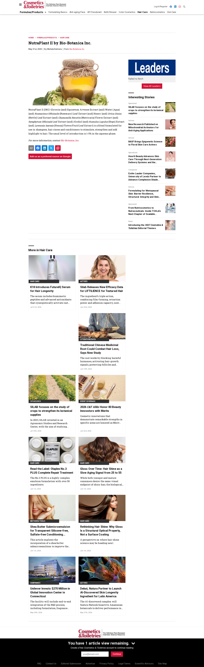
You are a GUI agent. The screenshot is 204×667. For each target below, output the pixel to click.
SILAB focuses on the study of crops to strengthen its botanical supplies (145, 110)
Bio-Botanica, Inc (70, 140)
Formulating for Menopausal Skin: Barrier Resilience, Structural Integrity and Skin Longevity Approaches (143, 193)
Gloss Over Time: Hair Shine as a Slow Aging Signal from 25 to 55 (101, 470)
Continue (117, 654)
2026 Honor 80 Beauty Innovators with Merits (100, 409)
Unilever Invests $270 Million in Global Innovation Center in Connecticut (50, 592)
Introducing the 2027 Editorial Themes (145, 226)
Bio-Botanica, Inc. (77, 49)
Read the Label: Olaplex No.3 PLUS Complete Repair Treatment (51, 470)
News (130, 221)
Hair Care (64, 38)
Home (31, 38)
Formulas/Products (47, 38)
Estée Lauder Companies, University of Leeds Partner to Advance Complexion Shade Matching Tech (144, 176)
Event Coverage (87, 401)
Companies (132, 170)
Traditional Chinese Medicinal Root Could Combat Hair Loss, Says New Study (99, 348)
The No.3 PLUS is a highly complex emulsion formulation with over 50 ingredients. (50, 481)
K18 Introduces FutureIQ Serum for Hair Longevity (50, 289)
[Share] (38, 148)
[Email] (31, 148)
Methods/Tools (37, 521)
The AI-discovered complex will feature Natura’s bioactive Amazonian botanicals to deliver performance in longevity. (101, 605)
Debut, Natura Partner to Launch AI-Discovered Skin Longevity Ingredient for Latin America (100, 592)
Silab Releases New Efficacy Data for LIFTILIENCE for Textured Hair (101, 289)
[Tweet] (51, 148)
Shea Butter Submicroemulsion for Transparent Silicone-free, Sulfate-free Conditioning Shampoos (50, 530)
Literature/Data (88, 339)
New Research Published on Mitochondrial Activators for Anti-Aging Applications (143, 127)
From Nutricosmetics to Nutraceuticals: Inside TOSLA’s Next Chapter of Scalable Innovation (144, 211)
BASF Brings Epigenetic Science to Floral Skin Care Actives (145, 143)
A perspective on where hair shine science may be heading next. (99, 541)
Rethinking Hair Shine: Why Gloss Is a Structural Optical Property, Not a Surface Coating (101, 530)
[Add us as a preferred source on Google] (58, 148)
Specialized (132, 153)
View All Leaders (152, 86)
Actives (131, 121)
